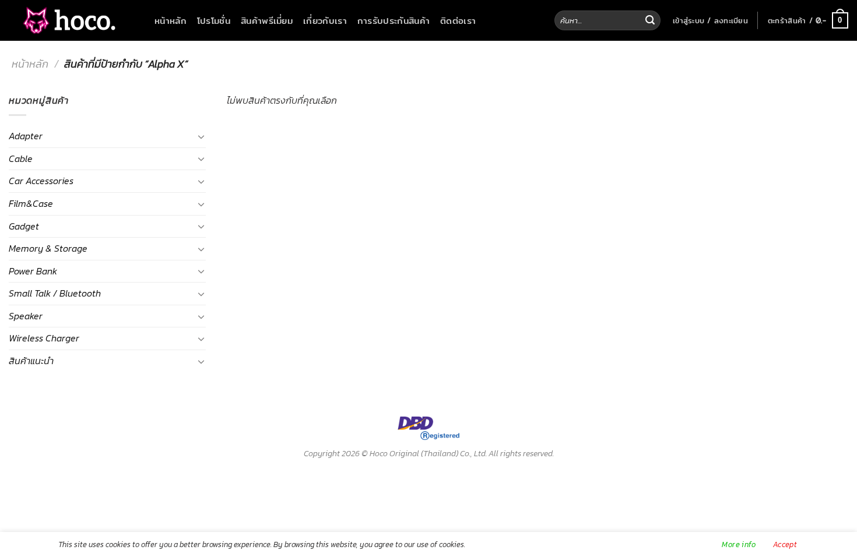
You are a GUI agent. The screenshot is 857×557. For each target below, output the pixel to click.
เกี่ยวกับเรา (325, 20)
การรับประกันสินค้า (393, 20)
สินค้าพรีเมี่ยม (267, 20)
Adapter (26, 136)
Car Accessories (41, 181)
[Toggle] (201, 136)
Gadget (24, 226)
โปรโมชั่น (213, 20)
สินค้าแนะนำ (31, 361)
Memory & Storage (48, 248)
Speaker (26, 316)
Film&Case (31, 203)
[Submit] (650, 20)
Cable (21, 158)
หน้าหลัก (170, 20)
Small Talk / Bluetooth (55, 293)
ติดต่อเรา (458, 20)
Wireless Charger (44, 338)
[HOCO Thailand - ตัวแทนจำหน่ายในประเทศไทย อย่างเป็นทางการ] (67, 21)
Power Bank (33, 271)
